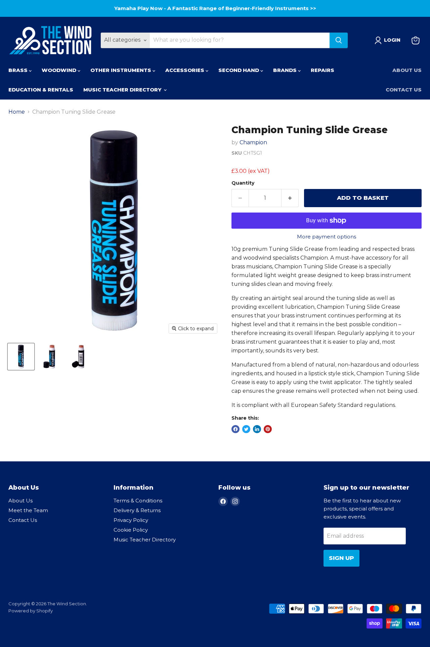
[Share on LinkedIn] (257, 429)
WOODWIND (60, 70)
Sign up (341, 558)
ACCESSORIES (185, 70)
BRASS (18, 70)
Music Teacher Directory (145, 539)
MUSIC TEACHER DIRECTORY (123, 89)
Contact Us (404, 89)
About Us (407, 70)
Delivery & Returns (137, 510)
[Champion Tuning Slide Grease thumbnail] (21, 356)
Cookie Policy (131, 530)
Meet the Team (28, 510)
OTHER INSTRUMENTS (121, 70)
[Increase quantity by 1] (290, 198)
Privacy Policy (131, 520)
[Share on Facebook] (235, 429)
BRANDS (285, 70)
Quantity (242, 183)
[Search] (339, 40)
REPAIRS (322, 70)
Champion (253, 142)
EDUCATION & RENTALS (40, 89)
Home (16, 112)
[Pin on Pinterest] (268, 429)
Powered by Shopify (30, 610)
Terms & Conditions (138, 500)
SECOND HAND (239, 70)
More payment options (326, 236)
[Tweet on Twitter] (246, 429)
